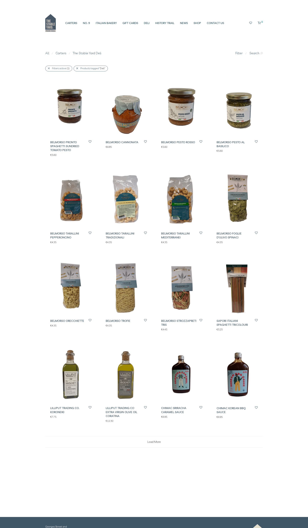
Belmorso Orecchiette (67, 321)
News (184, 23)
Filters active (61, 68)
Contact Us (215, 23)
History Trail (164, 23)
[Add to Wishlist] (89, 141)
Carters (71, 23)
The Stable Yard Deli (87, 53)
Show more (54, 154)
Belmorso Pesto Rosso (178, 142)
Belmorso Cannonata (122, 142)
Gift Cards (130, 23)
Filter (239, 53)
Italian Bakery (106, 23)
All (47, 53)
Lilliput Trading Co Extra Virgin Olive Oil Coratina (121, 412)
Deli (147, 23)
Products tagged (92, 68)
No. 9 (86, 23)
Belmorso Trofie (118, 321)
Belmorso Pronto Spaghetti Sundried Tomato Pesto (64, 146)
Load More (154, 441)
